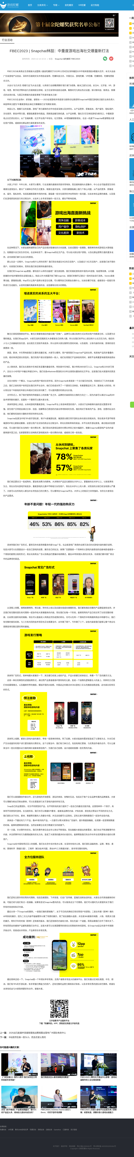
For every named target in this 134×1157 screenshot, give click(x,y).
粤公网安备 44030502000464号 (104, 1146)
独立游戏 (64, 12)
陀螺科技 (3, 1130)
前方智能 (95, 5)
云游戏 (74, 12)
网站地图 (72, 1146)
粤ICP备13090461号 (84, 1146)
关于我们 (56, 1146)
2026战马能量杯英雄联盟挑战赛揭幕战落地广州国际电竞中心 (33, 1033)
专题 (55, 5)
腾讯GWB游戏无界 (21, 1130)
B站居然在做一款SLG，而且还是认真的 (23, 1037)
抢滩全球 (31, 12)
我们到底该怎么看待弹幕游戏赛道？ (55, 1077)
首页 (30, 5)
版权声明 (64, 1146)
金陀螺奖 (69, 5)
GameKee (57, 1130)
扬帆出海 (41, 1130)
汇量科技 (66, 1130)
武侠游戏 (53, 12)
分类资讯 (41, 5)
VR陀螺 (82, 5)
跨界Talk (31, 20)
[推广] (59, 36)
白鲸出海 (49, 1130)
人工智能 (42, 12)
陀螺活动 (33, 1130)
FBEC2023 (75, 59)
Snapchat (59, 59)
